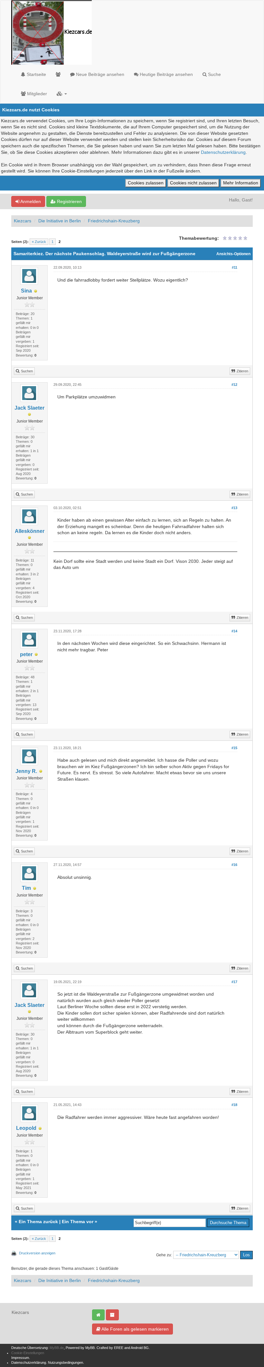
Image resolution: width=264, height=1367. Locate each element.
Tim (26, 888)
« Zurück (39, 242)
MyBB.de (57, 1348)
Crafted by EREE (110, 1348)
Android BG (140, 1348)
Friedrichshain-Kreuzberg (114, 220)
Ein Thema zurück (38, 1221)
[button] (62, 93)
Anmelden (30, 201)
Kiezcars (22, 220)
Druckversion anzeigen (37, 1253)
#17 (234, 982)
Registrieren (69, 201)
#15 (234, 748)
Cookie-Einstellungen (27, 1353)
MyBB (90, 1348)
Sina (26, 290)
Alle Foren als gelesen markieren (134, 1329)
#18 (234, 1105)
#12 (234, 384)
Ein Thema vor (77, 1221)
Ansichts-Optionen (233, 254)
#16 (234, 865)
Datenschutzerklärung (223, 152)
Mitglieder (36, 93)
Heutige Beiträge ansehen (165, 74)
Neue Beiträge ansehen (99, 74)
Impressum (20, 1358)
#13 (234, 508)
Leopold (26, 1128)
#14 (234, 631)
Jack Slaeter (29, 408)
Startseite (35, 74)
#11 (234, 267)
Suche (214, 74)
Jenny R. (26, 771)
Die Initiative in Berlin (59, 220)
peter (26, 654)
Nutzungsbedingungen (65, 1362)
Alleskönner (29, 531)
